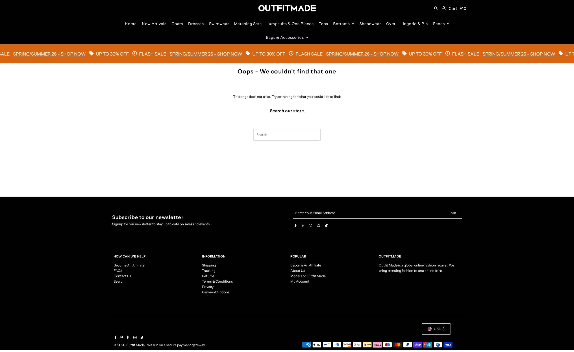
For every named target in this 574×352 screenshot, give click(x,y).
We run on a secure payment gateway (176, 345)
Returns (208, 276)
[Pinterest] (303, 226)
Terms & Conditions (217, 281)
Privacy (208, 287)
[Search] (436, 8)
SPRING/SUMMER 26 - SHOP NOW (40, 54)
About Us (297, 270)
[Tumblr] (310, 226)
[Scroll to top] (564, 340)
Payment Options (215, 292)
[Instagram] (318, 226)
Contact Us (122, 276)
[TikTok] (326, 226)
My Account (299, 281)
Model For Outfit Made (308, 276)
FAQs (118, 270)
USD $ (439, 329)
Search (119, 281)
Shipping (209, 265)
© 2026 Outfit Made (129, 345)
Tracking (208, 270)
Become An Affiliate (129, 265)
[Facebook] (296, 226)
